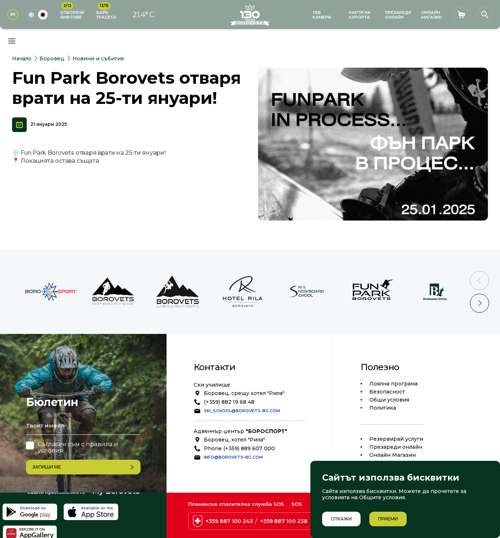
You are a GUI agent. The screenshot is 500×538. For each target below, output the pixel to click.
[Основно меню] (12, 41)
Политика (382, 408)
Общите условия (382, 497)
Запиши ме (47, 467)
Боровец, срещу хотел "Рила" (244, 393)
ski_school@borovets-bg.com (242, 410)
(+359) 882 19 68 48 (229, 402)
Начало (21, 58)
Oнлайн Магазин (392, 455)
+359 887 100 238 (283, 521)
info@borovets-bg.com (233, 457)
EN (12, 14)
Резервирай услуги (396, 439)
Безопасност (387, 391)
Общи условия (389, 399)
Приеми (388, 519)
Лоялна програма (393, 383)
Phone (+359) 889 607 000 (239, 448)
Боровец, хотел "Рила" (234, 439)
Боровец (52, 58)
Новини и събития (98, 58)
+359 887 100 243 (229, 521)
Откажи (341, 519)
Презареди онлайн (395, 447)
